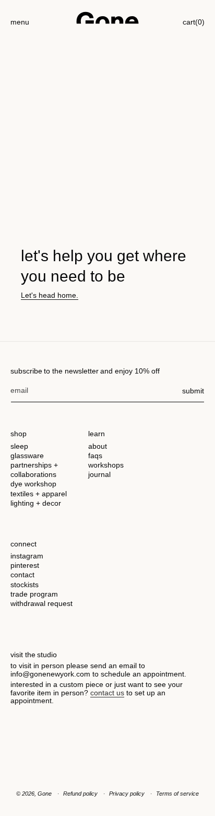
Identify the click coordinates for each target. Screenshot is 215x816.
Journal (99, 474)
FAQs (95, 455)
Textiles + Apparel (38, 493)
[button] (19, 17)
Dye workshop (33, 484)
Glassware (27, 455)
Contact (22, 574)
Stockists (24, 584)
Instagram (26, 556)
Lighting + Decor (35, 503)
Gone (45, 793)
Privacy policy (127, 793)
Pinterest (24, 565)
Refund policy (80, 793)
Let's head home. (49, 295)
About (97, 446)
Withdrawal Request (41, 603)
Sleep (19, 446)
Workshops (106, 465)
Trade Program (34, 594)
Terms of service (177, 793)
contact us (107, 693)
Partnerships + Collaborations (34, 470)
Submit (193, 391)
